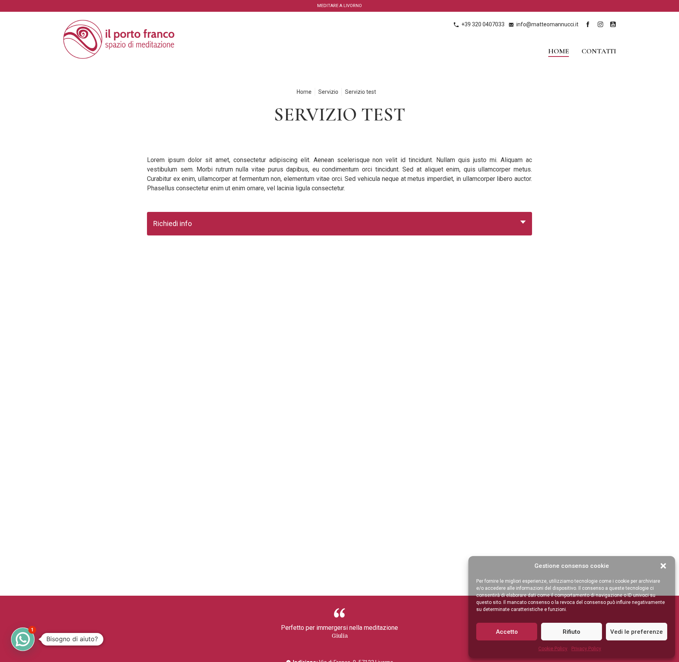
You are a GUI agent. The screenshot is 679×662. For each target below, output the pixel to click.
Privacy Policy (586, 648)
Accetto (507, 631)
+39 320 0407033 (483, 24)
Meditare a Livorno (339, 5)
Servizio (328, 92)
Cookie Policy (552, 648)
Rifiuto (571, 631)
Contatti (599, 51)
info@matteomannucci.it (547, 24)
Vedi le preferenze (636, 631)
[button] (663, 566)
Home (558, 51)
